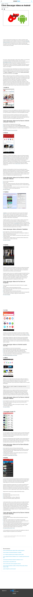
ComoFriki (16, 1)
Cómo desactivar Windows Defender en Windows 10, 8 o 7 (13, 559)
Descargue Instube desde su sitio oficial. (10, 355)
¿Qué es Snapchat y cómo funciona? (9, 568)
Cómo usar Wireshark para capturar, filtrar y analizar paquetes (13, 550)
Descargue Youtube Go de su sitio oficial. (10, 130)
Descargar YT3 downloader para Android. (10, 455)
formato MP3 (16, 223)
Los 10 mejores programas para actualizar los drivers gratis (13, 554)
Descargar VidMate (6, 406)
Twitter (4, 9)
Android (3, 3)
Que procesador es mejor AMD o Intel (9, 561)
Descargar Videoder (6, 189)
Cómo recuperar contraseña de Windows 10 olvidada (12, 552)
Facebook (2, 9)
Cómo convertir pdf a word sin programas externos (12, 563)
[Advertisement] (16, 33)
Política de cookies (15, 591)
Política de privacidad (14, 593)
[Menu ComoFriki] (1, 1)
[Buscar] (31, 1)
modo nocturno (17, 163)
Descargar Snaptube (6, 294)
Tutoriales (6, 3)
